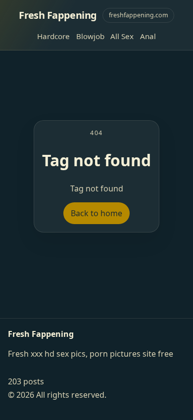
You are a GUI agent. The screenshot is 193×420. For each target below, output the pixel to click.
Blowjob (90, 36)
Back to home (96, 213)
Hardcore (53, 36)
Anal (148, 36)
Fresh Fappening (57, 15)
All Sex (122, 36)
